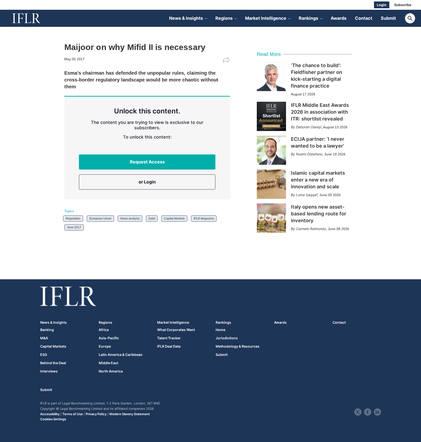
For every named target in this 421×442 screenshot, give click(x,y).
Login (381, 5)
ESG (43, 354)
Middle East (108, 363)
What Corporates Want (176, 330)
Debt (152, 218)
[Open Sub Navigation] (206, 18)
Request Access (147, 161)
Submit (388, 18)
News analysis (130, 218)
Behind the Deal (53, 363)
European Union (100, 218)
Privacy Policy (96, 414)
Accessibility (49, 414)
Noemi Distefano (309, 154)
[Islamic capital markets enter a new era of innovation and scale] (271, 184)
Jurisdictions (227, 338)
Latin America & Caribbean (121, 354)
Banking (47, 330)
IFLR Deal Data (169, 346)
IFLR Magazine (204, 218)
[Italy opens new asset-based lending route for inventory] (271, 218)
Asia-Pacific (109, 338)
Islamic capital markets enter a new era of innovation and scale (318, 180)
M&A (44, 338)
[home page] (31, 18)
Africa (104, 330)
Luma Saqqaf (306, 195)
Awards (338, 18)
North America (111, 371)
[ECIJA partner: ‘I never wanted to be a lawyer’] (271, 150)
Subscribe (402, 5)
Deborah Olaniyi (308, 127)
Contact (363, 18)
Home (220, 330)
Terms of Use (72, 414)
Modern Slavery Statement (129, 414)
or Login (147, 181)
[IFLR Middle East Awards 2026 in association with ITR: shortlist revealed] (271, 116)
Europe (105, 346)
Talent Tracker (169, 338)
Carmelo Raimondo (311, 229)
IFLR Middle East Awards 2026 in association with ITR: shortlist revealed (320, 112)
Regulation (73, 218)
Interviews (49, 371)
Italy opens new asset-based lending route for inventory (318, 213)
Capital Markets (174, 218)
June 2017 (74, 227)
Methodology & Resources (237, 346)
